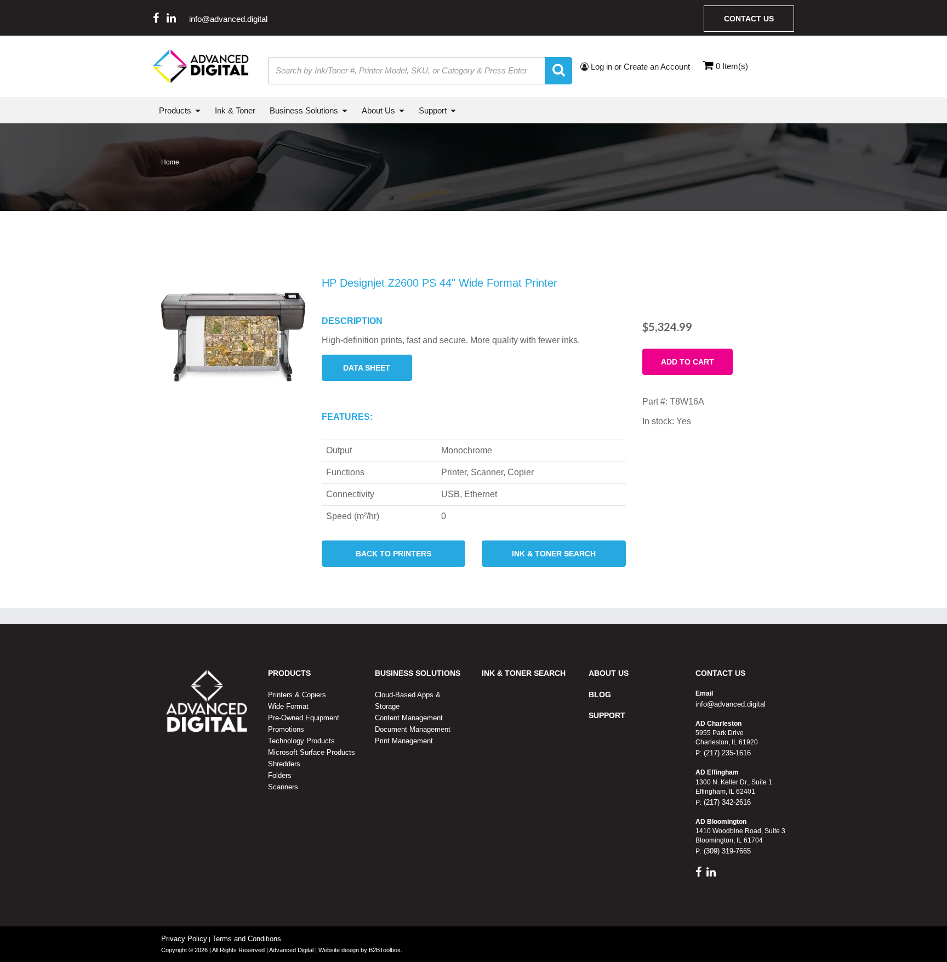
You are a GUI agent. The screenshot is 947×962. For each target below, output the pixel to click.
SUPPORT (607, 715)
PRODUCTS (289, 673)
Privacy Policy (184, 939)
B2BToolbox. (385, 950)
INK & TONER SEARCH (524, 673)
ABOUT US (609, 673)
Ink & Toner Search (554, 553)
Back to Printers (393, 553)
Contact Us (749, 18)
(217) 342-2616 (726, 802)
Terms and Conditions (246, 939)
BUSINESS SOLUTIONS (417, 673)
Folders (280, 775)
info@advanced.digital (228, 19)
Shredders (284, 764)
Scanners (283, 787)
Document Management (412, 729)
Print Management (404, 741)
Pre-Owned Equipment (303, 718)
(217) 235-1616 (726, 753)
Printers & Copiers (297, 695)
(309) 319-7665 (726, 851)
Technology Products (301, 741)
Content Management (409, 718)
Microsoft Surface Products (311, 752)
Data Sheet (366, 367)
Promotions (286, 729)
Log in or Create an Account (639, 66)
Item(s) (732, 66)
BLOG (600, 694)
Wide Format (288, 706)
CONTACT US (720, 673)
